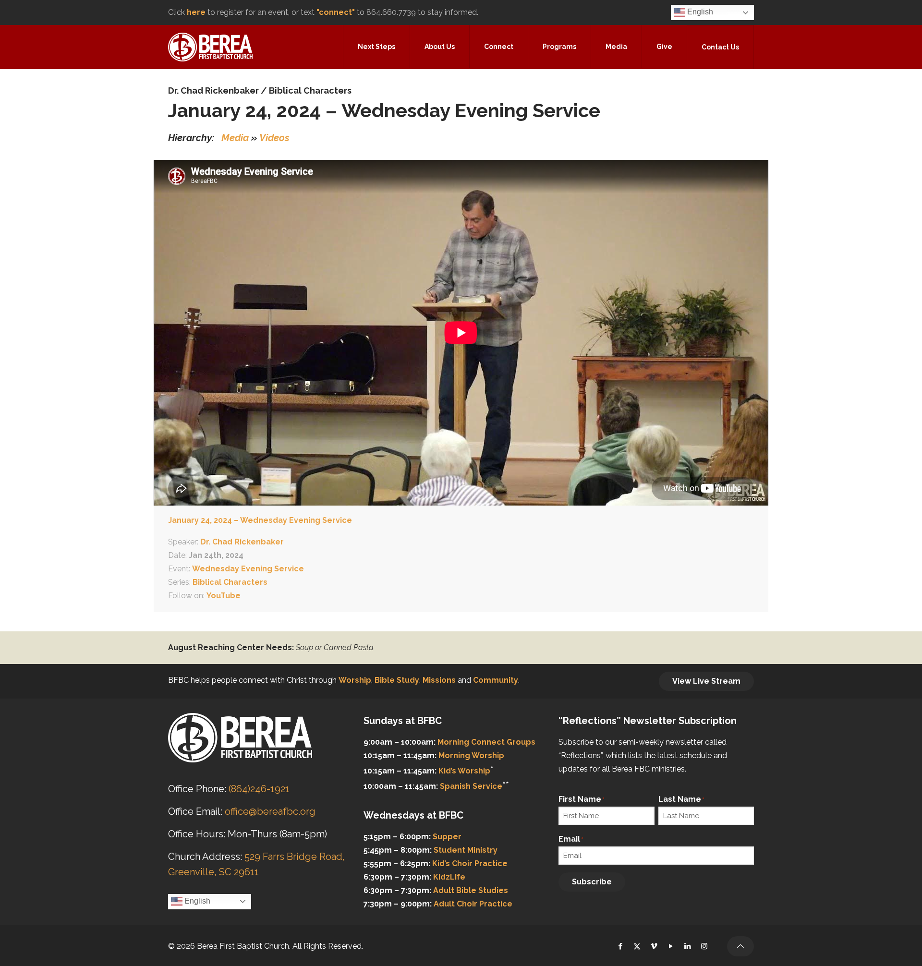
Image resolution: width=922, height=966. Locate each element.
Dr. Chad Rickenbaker (213, 90)
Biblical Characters (310, 90)
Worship (355, 680)
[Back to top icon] (740, 946)
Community (495, 680)
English (699, 12)
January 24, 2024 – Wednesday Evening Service (260, 520)
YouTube (223, 595)
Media (235, 138)
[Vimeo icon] (653, 946)
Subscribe (592, 881)
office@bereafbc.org (270, 811)
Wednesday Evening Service (248, 568)
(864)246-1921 (259, 789)
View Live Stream (706, 681)
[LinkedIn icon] (687, 946)
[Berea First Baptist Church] (210, 46)
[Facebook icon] (620, 946)
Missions (439, 680)
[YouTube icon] (670, 946)
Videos (274, 138)
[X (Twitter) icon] (637, 946)
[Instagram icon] (704, 946)
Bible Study (397, 680)
